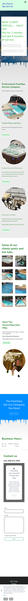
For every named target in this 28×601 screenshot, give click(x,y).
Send (14, 539)
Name (5, 508)
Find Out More (5, 135)
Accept (14, 495)
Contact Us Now (14, 413)
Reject (11, 599)
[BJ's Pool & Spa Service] (7, 8)
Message (6, 515)
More (5, 595)
